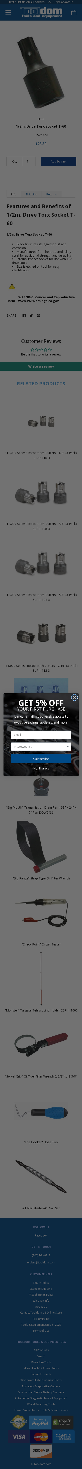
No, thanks (41, 768)
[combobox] (40, 746)
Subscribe (41, 758)
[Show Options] (67, 746)
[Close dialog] (74, 697)
